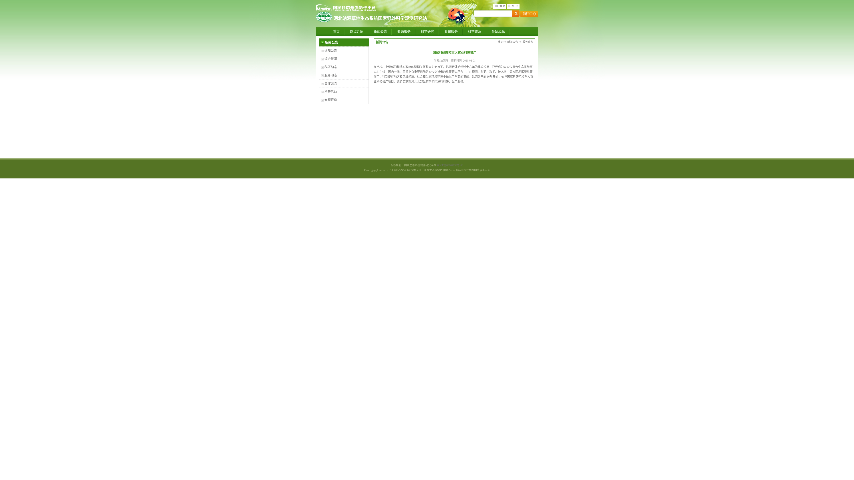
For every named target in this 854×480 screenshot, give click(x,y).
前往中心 (529, 14)
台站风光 (498, 31)
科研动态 (330, 67)
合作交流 (330, 83)
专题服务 (451, 31)
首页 (336, 31)
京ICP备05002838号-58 (450, 165)
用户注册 (513, 6)
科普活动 (330, 91)
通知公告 (330, 50)
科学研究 (427, 31)
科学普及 (474, 31)
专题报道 (330, 100)
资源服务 (404, 31)
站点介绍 (356, 31)
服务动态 (330, 75)
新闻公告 (380, 31)
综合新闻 (330, 58)
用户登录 (499, 6)
